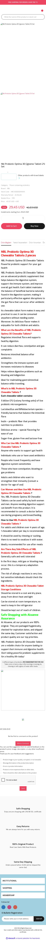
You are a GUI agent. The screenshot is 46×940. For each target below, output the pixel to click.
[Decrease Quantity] (3, 218)
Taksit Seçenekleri (20, 242)
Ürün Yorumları (35, 242)
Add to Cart (11, 226)
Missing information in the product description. (18, 763)
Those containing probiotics (19, 185)
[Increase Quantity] (42, 218)
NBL (8, 189)
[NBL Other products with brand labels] (9, 177)
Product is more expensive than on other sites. (18, 770)
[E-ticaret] (23, 938)
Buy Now (34, 226)
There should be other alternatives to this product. (20, 773)
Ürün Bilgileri (6, 242)
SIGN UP (39, 919)
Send (23, 788)
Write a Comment (23, 743)
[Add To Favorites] (8, 171)
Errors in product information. (13, 766)
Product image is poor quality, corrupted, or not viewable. (22, 760)
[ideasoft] (10, 938)
